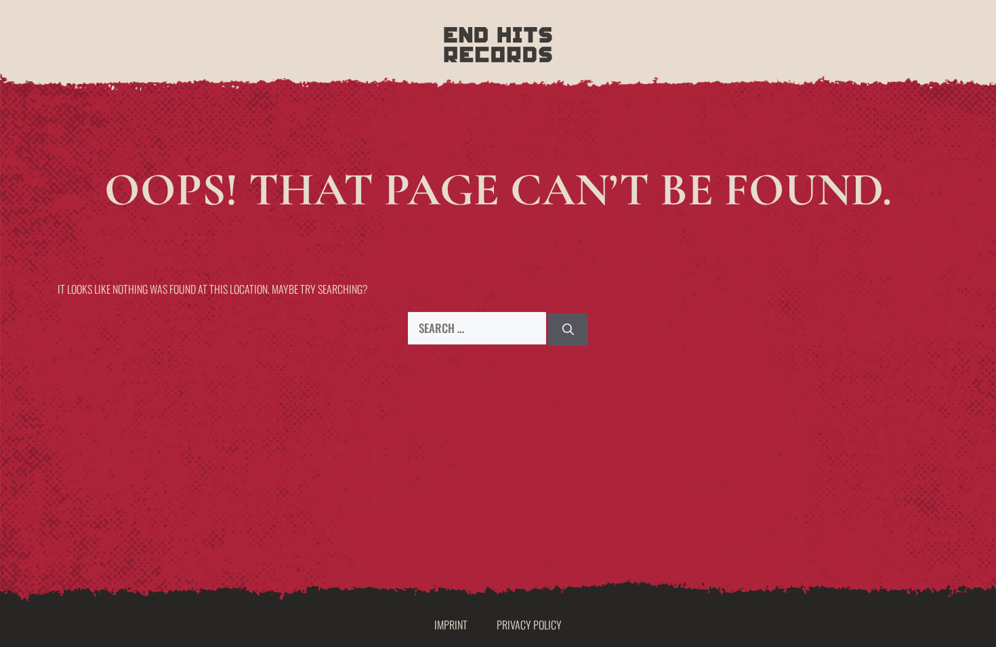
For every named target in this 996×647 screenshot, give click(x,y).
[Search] (568, 329)
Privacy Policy (529, 625)
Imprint (451, 625)
